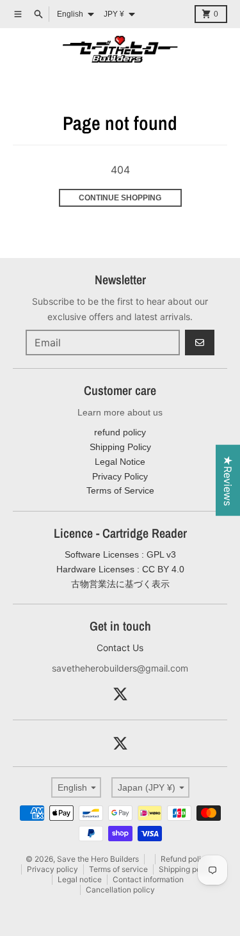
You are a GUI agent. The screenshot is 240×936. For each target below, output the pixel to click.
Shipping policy (186, 869)
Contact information (148, 879)
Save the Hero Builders (98, 859)
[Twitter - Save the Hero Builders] (120, 694)
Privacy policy (52, 869)
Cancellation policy (120, 889)
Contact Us (120, 647)
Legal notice (80, 879)
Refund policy (185, 859)
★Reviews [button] (227, 480)
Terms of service (118, 869)
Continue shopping (120, 197)
